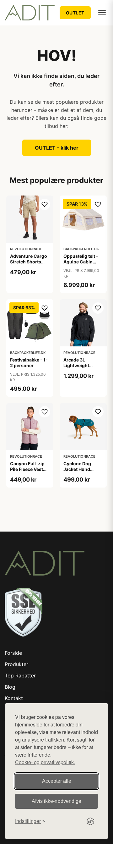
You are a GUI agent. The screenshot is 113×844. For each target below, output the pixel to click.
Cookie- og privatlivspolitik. (45, 762)
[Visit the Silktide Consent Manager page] (90, 821)
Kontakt (14, 698)
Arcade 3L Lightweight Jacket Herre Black (83, 365)
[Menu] (102, 12)
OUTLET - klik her (56, 148)
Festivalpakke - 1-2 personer (29, 362)
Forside (13, 653)
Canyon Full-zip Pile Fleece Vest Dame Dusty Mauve (27, 472)
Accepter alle (56, 781)
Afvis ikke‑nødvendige (56, 801)
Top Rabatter (20, 675)
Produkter (16, 664)
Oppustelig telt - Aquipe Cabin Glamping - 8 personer (80, 264)
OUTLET (75, 12)
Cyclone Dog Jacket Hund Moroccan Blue (79, 469)
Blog (10, 687)
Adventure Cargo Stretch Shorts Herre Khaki (28, 261)
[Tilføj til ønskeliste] (44, 204)
